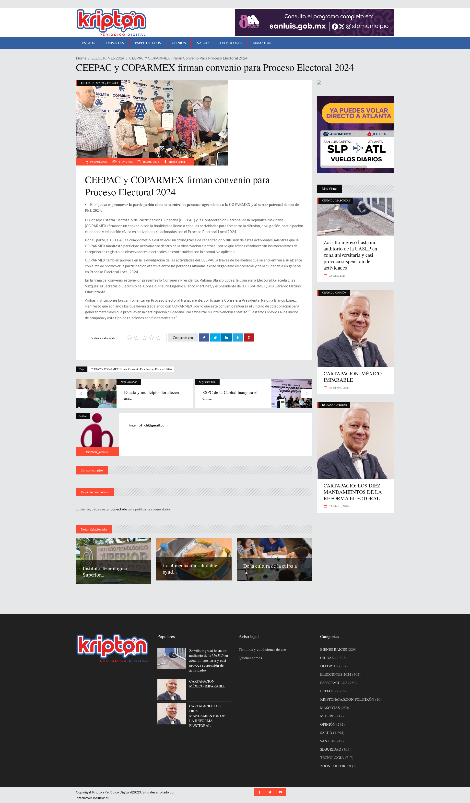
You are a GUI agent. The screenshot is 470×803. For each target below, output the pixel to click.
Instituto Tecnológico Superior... (105, 571)
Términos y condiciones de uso (262, 649)
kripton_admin (177, 162)
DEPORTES (329, 665)
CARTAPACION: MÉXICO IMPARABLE (353, 376)
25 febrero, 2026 (339, 388)
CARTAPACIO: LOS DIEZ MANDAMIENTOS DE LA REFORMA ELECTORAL (353, 492)
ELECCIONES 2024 (107, 58)
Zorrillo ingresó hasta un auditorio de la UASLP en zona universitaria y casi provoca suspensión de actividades (350, 255)
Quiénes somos (250, 657)
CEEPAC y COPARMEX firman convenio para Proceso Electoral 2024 (131, 369)
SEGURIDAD (330, 749)
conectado (119, 509)
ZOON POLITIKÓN (335, 765)
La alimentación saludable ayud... (190, 568)
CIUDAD (327, 200)
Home (81, 58)
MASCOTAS (342, 200)
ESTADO (112, 83)
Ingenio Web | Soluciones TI (94, 798)
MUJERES (328, 715)
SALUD (326, 732)
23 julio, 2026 (337, 275)
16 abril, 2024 (150, 162)
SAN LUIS (328, 740)
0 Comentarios (98, 162)
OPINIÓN (341, 292)
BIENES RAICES (333, 649)
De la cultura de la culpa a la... (270, 569)
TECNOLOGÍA (332, 757)
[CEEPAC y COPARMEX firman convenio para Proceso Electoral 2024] (97, 434)
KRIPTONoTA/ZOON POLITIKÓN (347, 699)
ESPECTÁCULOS (333, 682)
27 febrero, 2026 (339, 506)
